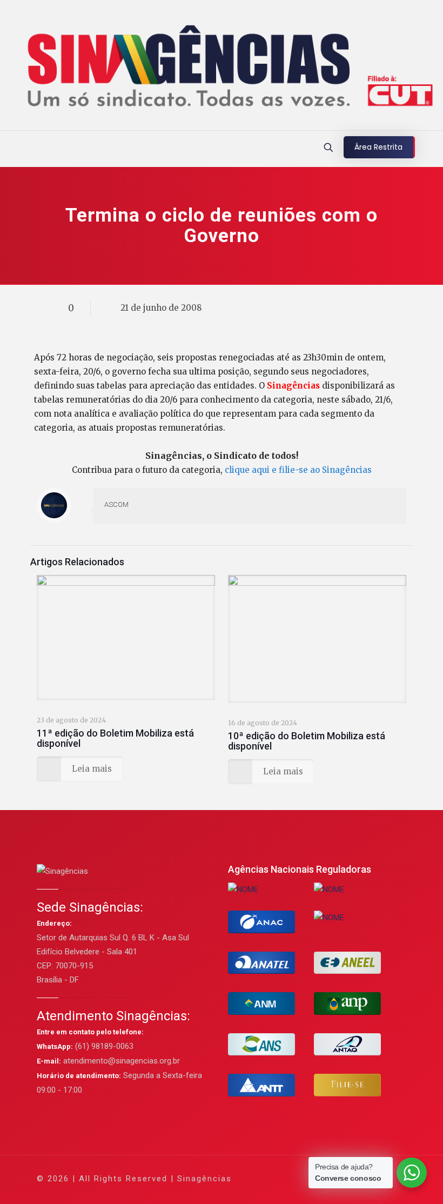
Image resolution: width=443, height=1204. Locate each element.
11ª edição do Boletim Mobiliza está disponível (115, 738)
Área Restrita (378, 147)
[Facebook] (294, 1178)
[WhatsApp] (279, 1178)
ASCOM (116, 504)
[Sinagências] (221, 67)
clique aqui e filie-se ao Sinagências (298, 470)
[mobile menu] (9, 148)
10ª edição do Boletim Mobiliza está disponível (306, 741)
